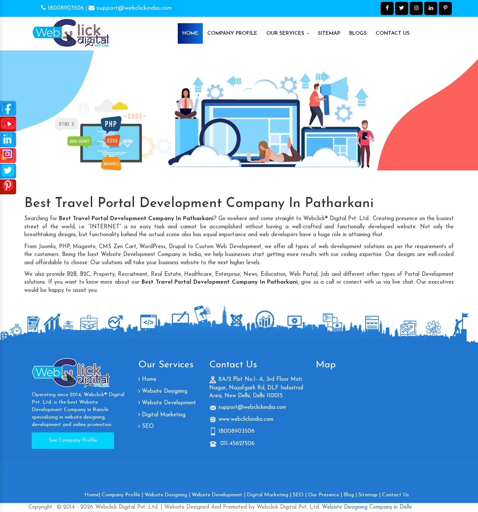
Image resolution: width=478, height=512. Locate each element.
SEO (147, 426)
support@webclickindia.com (133, 8)
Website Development (168, 403)
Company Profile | (122, 495)
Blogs (358, 33)
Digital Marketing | (269, 495)
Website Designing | (167, 495)
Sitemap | (369, 495)
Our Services (286, 33)
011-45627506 (236, 444)
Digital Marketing (163, 415)
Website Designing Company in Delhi (366, 507)
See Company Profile (73, 440)
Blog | (350, 495)
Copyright (40, 507)
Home (190, 33)
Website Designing (163, 391)
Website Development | (218, 495)
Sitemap (329, 33)
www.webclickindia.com (245, 419)
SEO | (300, 495)
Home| (92, 495)
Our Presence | (325, 495)
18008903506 (65, 8)
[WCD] (71, 30)
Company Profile (232, 33)
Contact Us (393, 33)
